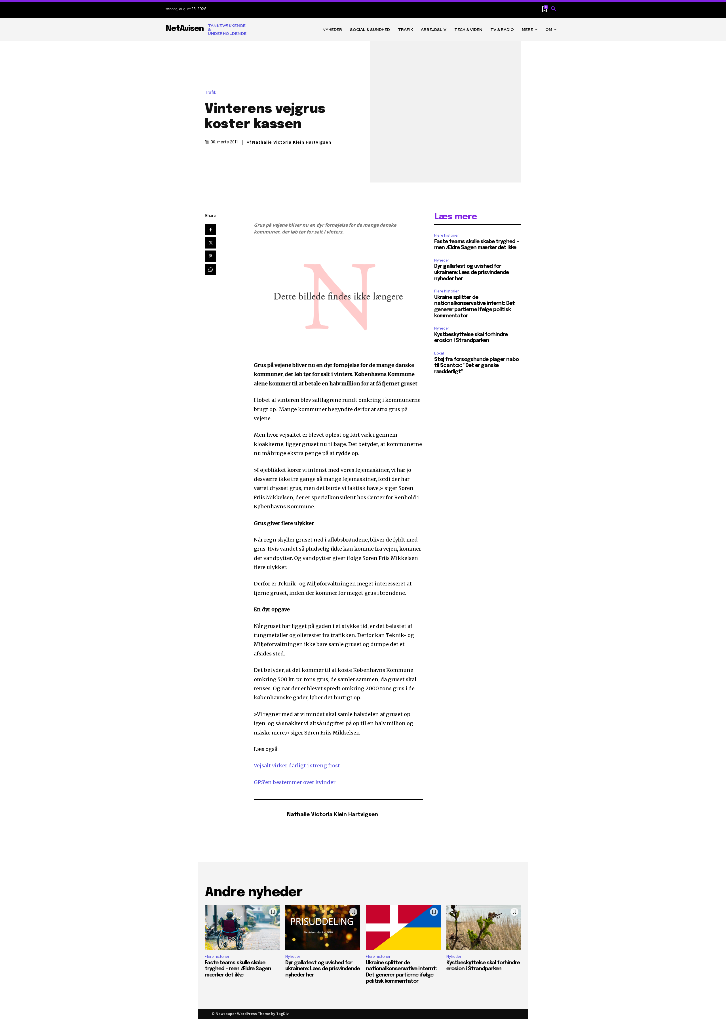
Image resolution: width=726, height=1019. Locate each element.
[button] (553, 9)
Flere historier (446, 235)
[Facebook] (210, 229)
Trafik (210, 92)
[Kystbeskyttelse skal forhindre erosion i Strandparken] (483, 927)
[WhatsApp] (210, 269)
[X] (210, 243)
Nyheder (441, 260)
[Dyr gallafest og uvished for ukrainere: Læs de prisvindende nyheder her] (322, 927)
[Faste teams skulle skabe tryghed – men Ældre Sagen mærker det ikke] (242, 927)
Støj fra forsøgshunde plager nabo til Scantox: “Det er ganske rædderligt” (476, 365)
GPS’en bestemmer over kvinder (294, 782)
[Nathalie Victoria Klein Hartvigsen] (267, 815)
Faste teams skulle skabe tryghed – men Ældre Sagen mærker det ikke (238, 969)
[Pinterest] (210, 256)
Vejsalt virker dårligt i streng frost (297, 765)
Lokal (439, 353)
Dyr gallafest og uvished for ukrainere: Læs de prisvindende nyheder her (471, 272)
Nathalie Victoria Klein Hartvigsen (291, 142)
